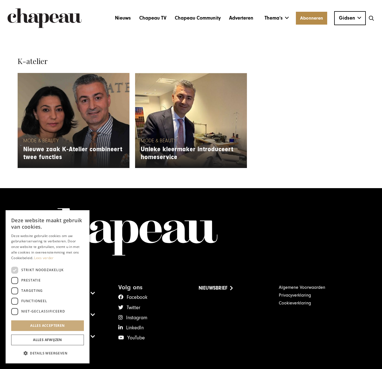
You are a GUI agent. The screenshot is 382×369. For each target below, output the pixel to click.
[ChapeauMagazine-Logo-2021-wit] (191, 232)
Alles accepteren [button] (47, 325)
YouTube (136, 338)
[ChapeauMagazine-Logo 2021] (45, 18)
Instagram (136, 318)
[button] (277, 18)
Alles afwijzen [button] (47, 339)
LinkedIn (135, 328)
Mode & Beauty (41, 141)
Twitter (133, 308)
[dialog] (47, 286)
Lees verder (43, 258)
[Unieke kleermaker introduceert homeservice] (191, 120)
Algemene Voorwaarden (302, 287)
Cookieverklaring (295, 303)
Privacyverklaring (295, 295)
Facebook (137, 297)
